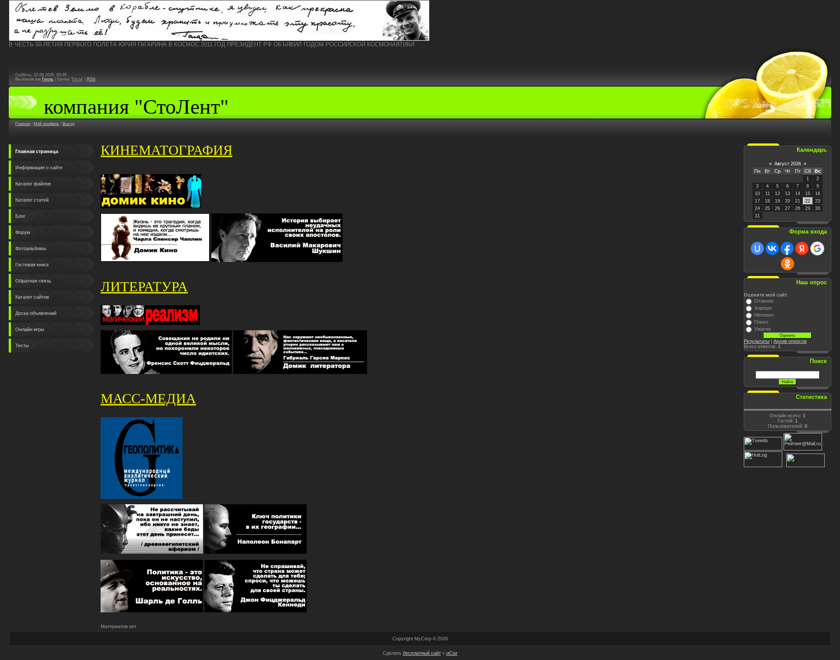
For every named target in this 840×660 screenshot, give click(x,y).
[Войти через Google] (817, 248)
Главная (22, 124)
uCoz (452, 653)
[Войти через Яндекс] (801, 248)
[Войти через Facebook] (787, 248)
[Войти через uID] (757, 248)
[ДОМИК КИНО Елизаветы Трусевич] (151, 206)
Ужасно (762, 329)
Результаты (757, 341)
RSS (91, 79)
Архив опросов (790, 341)
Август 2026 (787, 163)
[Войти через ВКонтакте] (772, 248)
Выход (68, 124)
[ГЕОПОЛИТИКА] (219, 39)
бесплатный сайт (422, 653)
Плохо (761, 322)
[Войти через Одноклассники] (787, 263)
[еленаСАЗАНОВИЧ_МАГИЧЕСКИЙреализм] (150, 323)
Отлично (764, 301)
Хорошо (763, 308)
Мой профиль (46, 124)
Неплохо (764, 315)
